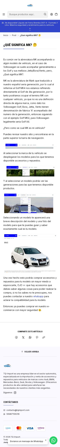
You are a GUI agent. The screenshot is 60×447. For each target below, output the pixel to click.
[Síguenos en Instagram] (15, 392)
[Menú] (4, 14)
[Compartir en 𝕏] (23, 337)
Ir (30, 28)
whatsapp (38, 296)
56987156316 (13, 414)
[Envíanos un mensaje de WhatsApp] (53, 440)
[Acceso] (51, 14)
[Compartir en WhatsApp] (30, 337)
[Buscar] (45, 14)
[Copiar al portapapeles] (43, 337)
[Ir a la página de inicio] (30, 5)
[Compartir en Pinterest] (37, 337)
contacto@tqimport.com (17, 410)
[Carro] (56, 14)
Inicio (5, 35)
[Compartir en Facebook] (16, 337)
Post (14, 35)
